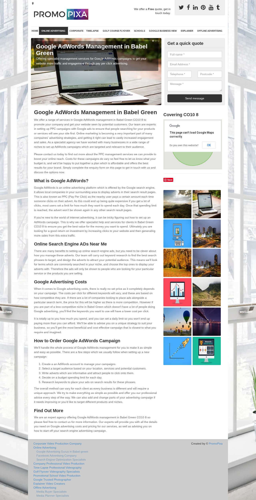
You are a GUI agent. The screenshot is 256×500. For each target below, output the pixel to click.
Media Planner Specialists (52, 495)
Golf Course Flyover (116, 31)
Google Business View (163, 31)
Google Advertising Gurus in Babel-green (62, 451)
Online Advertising (53, 31)
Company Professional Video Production (58, 463)
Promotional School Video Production (56, 475)
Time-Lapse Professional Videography (57, 467)
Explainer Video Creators (49, 483)
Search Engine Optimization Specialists (61, 459)
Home (35, 31)
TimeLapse (92, 31)
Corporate (76, 31)
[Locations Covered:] (33, 3)
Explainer (187, 31)
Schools (139, 31)
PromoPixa (216, 443)
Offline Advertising (209, 31)
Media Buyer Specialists (51, 491)
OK (209, 145)
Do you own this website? (184, 145)
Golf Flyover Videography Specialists (56, 471)
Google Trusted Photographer (52, 479)
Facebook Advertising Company (56, 455)
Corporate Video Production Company (57, 443)
